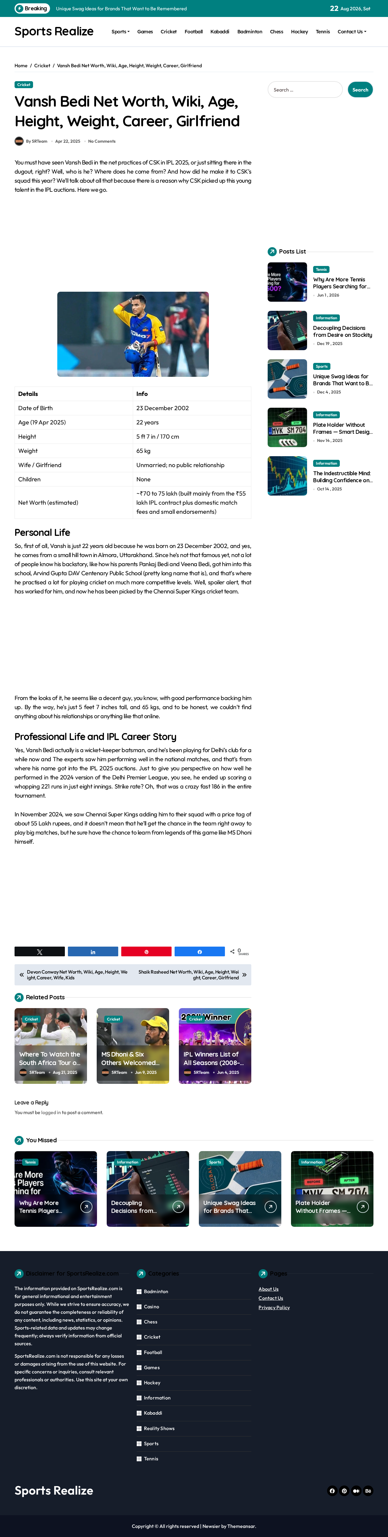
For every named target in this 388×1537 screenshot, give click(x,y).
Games (145, 31)
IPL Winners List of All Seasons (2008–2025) (211, 1063)
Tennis (323, 31)
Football (194, 31)
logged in (51, 1112)
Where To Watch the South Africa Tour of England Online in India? (49, 1067)
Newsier (211, 1526)
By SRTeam (36, 141)
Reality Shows (159, 1428)
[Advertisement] (133, 246)
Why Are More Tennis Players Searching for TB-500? (339, 286)
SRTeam (37, 1072)
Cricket (169, 31)
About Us (269, 1289)
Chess (276, 31)
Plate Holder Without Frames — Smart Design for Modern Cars (342, 432)
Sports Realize (54, 30)
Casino (151, 1306)
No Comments (101, 141)
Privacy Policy (274, 1307)
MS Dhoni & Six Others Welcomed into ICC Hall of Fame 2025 (132, 1067)
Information (326, 317)
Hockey (299, 31)
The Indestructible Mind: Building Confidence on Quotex (341, 480)
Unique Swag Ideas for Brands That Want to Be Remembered (342, 383)
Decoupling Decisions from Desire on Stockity (342, 331)
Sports (119, 31)
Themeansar (241, 1526)
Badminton (250, 31)
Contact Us (350, 31)
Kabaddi (219, 31)
